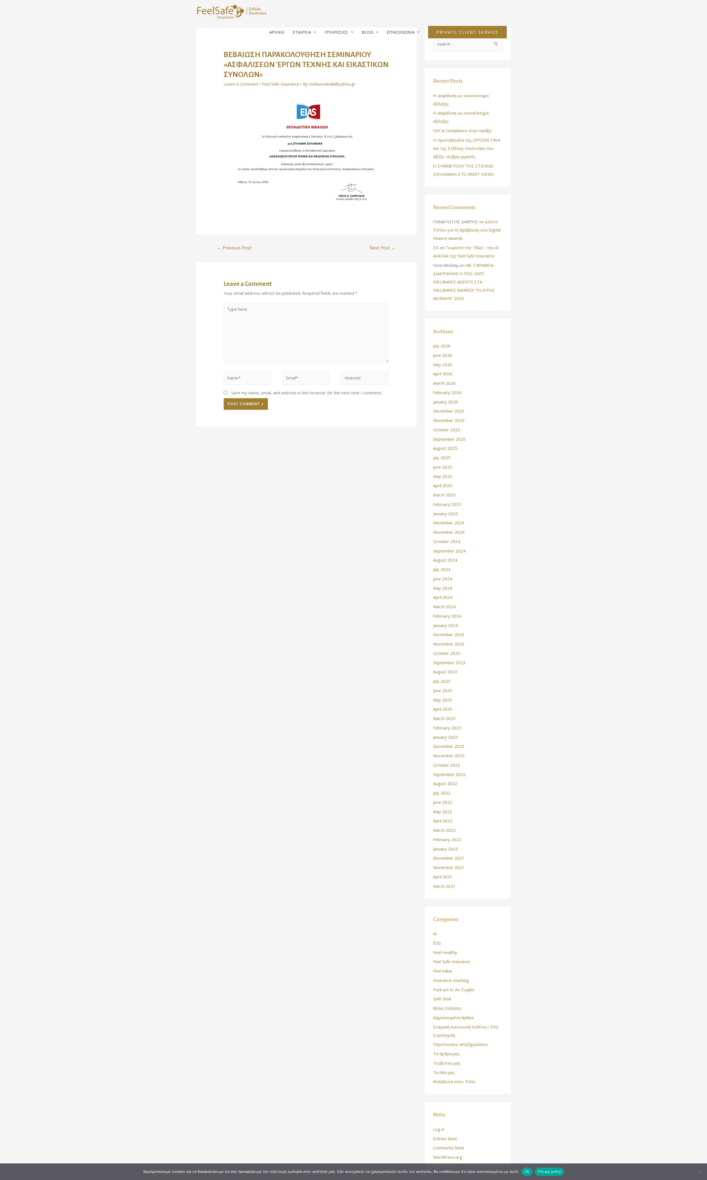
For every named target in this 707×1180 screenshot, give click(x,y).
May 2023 (442, 700)
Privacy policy (549, 1171)
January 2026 (445, 402)
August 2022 (445, 783)
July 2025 (441, 457)
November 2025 (449, 420)
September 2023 (449, 662)
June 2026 (442, 355)
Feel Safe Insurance (280, 84)
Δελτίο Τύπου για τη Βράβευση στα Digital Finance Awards (466, 230)
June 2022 (442, 802)
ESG (437, 943)
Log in (438, 1129)
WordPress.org (447, 1157)
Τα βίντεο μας (446, 1063)
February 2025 (447, 504)
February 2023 (447, 727)
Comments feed (448, 1147)
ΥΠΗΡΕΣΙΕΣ (336, 32)
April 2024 (442, 597)
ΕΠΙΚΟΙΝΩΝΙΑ (401, 32)
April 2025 (442, 485)
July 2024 (441, 569)
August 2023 (445, 671)
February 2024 (447, 616)
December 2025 (448, 411)
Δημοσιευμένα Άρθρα (453, 1017)
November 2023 (449, 644)
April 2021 (442, 876)
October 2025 (446, 429)
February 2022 (447, 839)
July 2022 (441, 793)
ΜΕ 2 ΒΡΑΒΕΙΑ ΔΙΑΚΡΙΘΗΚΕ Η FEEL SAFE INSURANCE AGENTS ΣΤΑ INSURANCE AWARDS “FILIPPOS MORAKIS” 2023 (464, 281)
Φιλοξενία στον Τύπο (454, 1081)
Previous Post (234, 248)
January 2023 (445, 737)
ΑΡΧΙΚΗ (276, 32)
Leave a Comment (241, 84)
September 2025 (449, 439)
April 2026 (442, 373)
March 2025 (444, 495)
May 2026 (442, 364)
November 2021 (449, 867)
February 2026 (447, 392)
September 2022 (449, 774)
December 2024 (448, 522)
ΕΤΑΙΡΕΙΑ (302, 32)
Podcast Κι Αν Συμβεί (453, 989)
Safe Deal (442, 998)
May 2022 (442, 811)
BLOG (367, 32)
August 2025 (445, 448)
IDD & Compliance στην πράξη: (462, 130)
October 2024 (446, 541)
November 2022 (449, 755)
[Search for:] (468, 44)
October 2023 (446, 653)
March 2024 (444, 606)
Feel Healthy (445, 952)
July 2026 (441, 346)
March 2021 (444, 886)
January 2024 (445, 625)
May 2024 (442, 588)
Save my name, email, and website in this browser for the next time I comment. (306, 392)
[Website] (365, 378)
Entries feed (445, 1138)
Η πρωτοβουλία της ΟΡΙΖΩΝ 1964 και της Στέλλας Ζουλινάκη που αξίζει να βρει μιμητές (466, 148)
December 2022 (448, 746)
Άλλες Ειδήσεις (447, 1008)
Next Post (382, 248)
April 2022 (442, 820)
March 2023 (444, 718)
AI (435, 933)
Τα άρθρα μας (446, 1053)
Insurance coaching (451, 980)
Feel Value (442, 971)
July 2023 (441, 681)
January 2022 (445, 849)
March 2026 (444, 383)
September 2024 (449, 551)
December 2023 (448, 634)
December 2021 (448, 858)
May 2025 (442, 476)
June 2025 (442, 467)
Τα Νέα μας (444, 1072)
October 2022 (446, 765)
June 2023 (442, 690)
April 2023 (442, 709)
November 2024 (449, 532)
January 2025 (445, 513)
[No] (700, 1171)
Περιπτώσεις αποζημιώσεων (460, 1044)
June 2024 (442, 578)
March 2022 (444, 830)
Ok (526, 1171)
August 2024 (445, 560)
